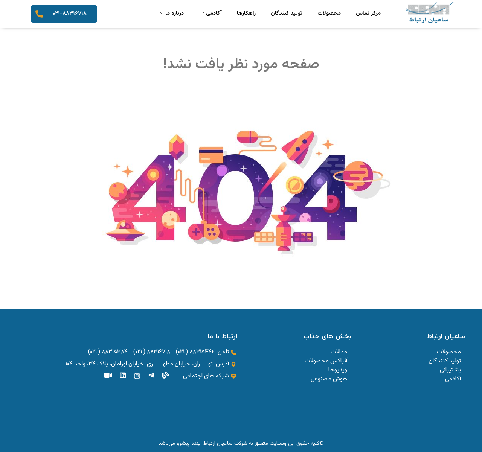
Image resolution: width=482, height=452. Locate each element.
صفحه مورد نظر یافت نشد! (241, 64)
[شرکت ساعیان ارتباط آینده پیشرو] (429, 12)
